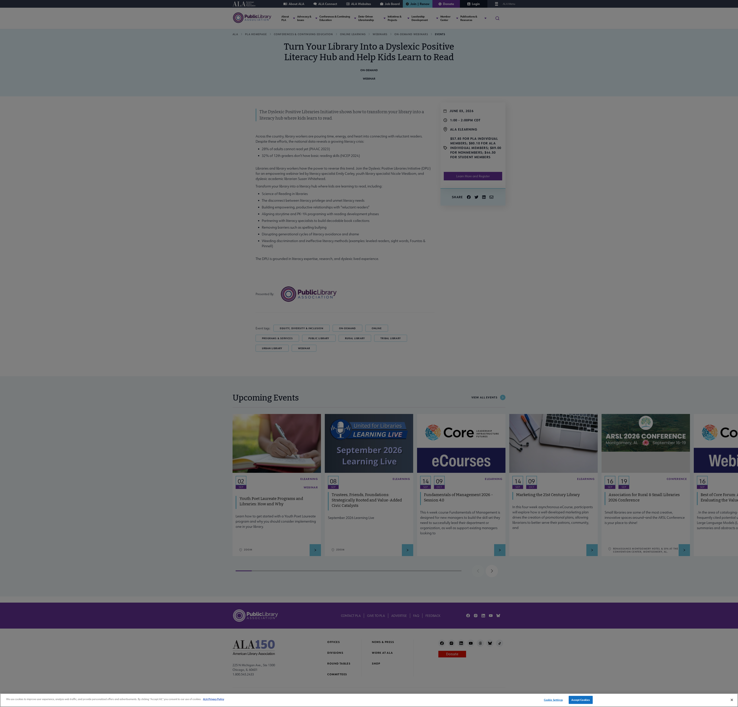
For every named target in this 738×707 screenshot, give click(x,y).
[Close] (732, 700)
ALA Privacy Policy (213, 699)
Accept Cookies (580, 699)
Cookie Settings (553, 699)
